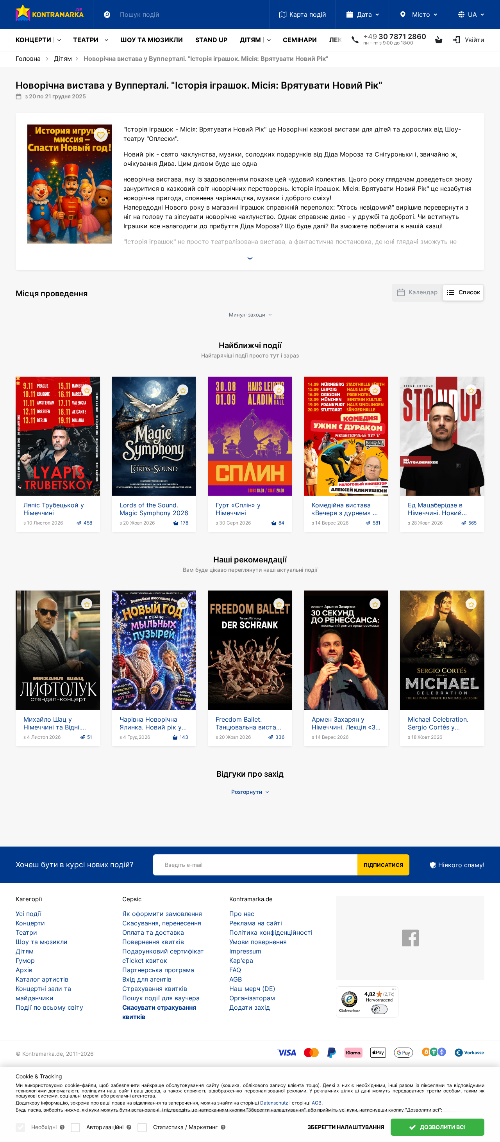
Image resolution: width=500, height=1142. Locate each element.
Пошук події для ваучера (161, 998)
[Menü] (393, 991)
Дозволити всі (442, 1127)
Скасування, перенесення (161, 923)
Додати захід (249, 1007)
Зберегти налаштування (345, 1127)
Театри (85, 40)
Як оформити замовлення (162, 914)
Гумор (25, 960)
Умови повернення (258, 942)
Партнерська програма (158, 970)
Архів (24, 970)
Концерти (33, 40)
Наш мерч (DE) (252, 989)
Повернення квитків (153, 942)
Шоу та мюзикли (151, 40)
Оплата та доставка (153, 932)
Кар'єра (241, 960)
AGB (235, 979)
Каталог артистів (42, 979)
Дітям (250, 40)
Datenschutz (274, 1103)
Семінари (300, 40)
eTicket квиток (144, 960)
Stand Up (211, 40)
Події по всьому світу (49, 1007)
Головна (28, 58)
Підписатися (383, 865)
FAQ (235, 970)
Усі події (28, 914)
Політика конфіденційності (270, 932)
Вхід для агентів (146, 979)
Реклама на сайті (255, 923)
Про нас (241, 914)
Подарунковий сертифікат (163, 951)
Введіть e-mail (183, 864)
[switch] (379, 1009)
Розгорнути (247, 791)
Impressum (245, 951)
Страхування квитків (154, 989)
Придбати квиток (58, 473)
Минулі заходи (248, 314)
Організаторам (252, 998)
